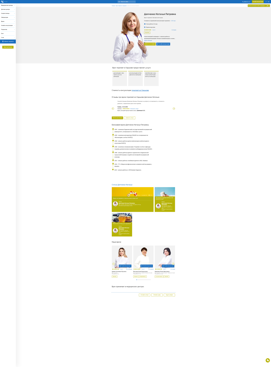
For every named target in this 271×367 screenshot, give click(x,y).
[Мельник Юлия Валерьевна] (143, 262)
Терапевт (147, 32)
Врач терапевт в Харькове (121, 5)
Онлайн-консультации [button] (258, 1)
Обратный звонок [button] (8, 47)
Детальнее (262, 5)
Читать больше (148, 40)
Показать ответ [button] (134, 108)
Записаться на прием (150, 43)
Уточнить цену (156, 294)
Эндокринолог (143, 276)
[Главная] (4, 2)
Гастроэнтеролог (159, 276)
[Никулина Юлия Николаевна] (165, 262)
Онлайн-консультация (164, 44)
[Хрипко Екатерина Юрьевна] (122, 262)
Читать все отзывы (117, 117)
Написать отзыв (129, 117)
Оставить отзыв (144, 294)
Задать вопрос (169, 294)
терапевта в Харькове (140, 90)
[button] (127, 2)
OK (267, 5)
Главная (113, 5)
